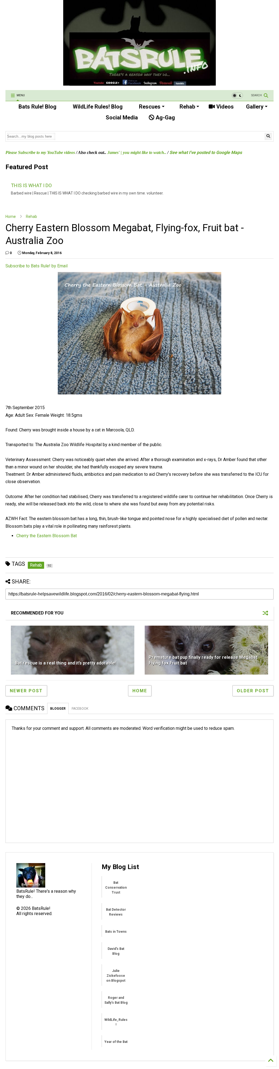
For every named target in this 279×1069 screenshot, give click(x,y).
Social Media (121, 117)
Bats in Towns (116, 932)
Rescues (149, 106)
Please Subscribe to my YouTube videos (40, 152)
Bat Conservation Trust (116, 887)
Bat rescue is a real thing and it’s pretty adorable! (65, 663)
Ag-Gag (164, 117)
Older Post (253, 690)
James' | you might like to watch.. (136, 152)
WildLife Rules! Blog (97, 106)
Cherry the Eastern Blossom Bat (46, 535)
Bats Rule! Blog (36, 106)
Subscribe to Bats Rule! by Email (36, 265)
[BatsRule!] (139, 83)
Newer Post (26, 690)
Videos (224, 106)
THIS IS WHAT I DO (31, 185)
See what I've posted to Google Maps (205, 152)
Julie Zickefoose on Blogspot (115, 976)
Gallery (254, 106)
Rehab (186, 106)
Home (10, 216)
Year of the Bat (116, 1042)
